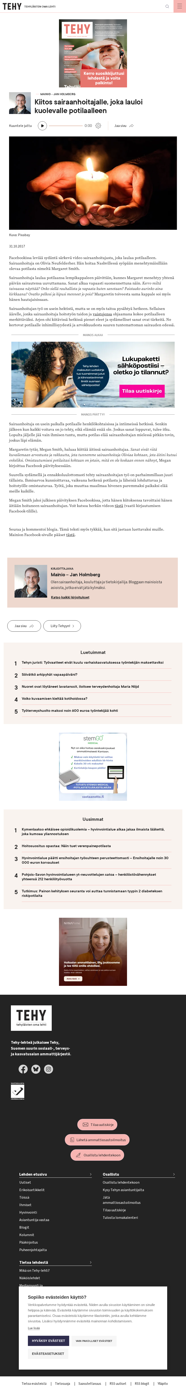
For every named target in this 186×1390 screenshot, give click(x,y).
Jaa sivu (120, 125)
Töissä (24, 1197)
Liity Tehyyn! (60, 625)
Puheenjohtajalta (33, 1249)
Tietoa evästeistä (34, 1383)
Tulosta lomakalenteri (120, 1217)
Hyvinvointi (28, 1212)
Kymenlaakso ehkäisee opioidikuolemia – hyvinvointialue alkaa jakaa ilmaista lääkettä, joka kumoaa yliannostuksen (93, 831)
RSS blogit (142, 1383)
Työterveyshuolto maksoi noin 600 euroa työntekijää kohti (70, 710)
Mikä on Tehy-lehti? (34, 1270)
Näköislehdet (29, 1278)
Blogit (24, 1227)
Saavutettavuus (90, 1383)
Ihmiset (25, 1204)
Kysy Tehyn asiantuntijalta (123, 1189)
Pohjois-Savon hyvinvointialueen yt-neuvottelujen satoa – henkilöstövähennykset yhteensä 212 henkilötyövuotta (89, 876)
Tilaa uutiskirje (102, 1124)
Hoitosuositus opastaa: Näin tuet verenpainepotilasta (66, 846)
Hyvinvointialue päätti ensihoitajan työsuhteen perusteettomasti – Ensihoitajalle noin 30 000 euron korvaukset (95, 860)
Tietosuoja (63, 1383)
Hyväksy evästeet (48, 1341)
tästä (119, 505)
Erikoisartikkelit (32, 1189)
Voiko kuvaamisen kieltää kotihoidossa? (54, 698)
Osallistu (111, 1174)
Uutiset (25, 1182)
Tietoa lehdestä (33, 1262)
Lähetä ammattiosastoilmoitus (101, 1140)
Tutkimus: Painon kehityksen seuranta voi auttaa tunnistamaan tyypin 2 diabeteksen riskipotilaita (92, 893)
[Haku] (167, 6)
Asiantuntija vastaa (34, 1219)
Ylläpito (163, 1383)
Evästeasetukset (48, 1353)
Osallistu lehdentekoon (102, 1155)
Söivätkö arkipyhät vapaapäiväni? (49, 674)
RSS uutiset (118, 1383)
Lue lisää (34, 1328)
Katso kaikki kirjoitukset (70, 597)
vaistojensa (102, 314)
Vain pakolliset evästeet (94, 1341)
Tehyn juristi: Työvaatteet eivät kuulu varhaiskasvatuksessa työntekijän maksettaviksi (93, 662)
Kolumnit (26, 1234)
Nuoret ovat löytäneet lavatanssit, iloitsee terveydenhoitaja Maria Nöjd (80, 686)
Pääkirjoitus (28, 1242)
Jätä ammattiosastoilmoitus (122, 1200)
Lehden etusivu (33, 1174)
